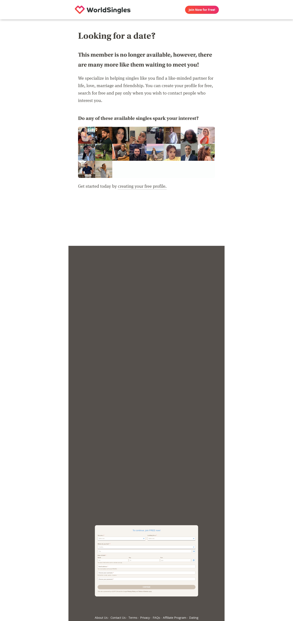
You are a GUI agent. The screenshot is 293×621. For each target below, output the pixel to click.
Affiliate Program (174, 618)
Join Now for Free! (202, 10)
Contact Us (118, 618)
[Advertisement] (146, 220)
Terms (132, 618)
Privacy (145, 618)
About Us (101, 618)
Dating (193, 618)
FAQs (156, 618)
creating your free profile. (142, 186)
